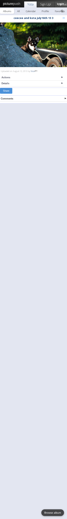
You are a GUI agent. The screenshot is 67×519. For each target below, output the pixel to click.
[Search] (62, 11)
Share (6, 90)
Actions (5, 77)
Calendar (31, 11)
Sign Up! (45, 4)
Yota (30, 4)
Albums (7, 11)
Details (5, 83)
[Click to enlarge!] (33, 44)
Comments (7, 98)
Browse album (52, 512)
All (18, 11)
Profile (45, 11)
